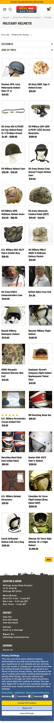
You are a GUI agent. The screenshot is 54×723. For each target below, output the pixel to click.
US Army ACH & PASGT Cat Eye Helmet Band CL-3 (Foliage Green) (12, 130)
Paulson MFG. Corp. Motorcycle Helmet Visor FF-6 (11, 88)
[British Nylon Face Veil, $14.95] (40, 276)
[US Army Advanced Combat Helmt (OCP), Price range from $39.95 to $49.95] (40, 195)
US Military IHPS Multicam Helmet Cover (13, 213)
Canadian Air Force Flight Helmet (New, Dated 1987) (38, 500)
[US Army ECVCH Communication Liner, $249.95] (13, 276)
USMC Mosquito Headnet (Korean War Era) (12, 373)
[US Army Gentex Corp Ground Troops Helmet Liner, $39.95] (40, 153)
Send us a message (13, 630)
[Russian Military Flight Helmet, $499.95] (40, 315)
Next (49, 559)
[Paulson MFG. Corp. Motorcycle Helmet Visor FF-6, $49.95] (13, 68)
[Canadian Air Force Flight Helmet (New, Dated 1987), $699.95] (40, 480)
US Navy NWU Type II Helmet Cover (39, 86)
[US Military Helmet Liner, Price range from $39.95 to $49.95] (13, 153)
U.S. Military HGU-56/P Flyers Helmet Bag (12, 251)
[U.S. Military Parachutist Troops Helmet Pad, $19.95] (13, 399)
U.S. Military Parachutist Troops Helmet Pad (13, 420)
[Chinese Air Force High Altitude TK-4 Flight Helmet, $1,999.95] (40, 523)
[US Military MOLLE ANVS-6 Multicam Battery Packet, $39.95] (40, 234)
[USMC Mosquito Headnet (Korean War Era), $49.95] (13, 354)
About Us (8, 650)
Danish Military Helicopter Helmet (10, 332)
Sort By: (5, 35)
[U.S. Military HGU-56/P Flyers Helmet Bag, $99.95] (13, 234)
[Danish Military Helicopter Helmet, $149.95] (13, 315)
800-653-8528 (10, 620)
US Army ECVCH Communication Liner (12, 294)
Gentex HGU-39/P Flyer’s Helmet (37, 459)
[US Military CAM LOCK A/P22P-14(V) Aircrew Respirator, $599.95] (40, 111)
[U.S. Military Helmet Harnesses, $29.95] (13, 480)
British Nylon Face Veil (39, 292)
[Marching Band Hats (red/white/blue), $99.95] (13, 441)
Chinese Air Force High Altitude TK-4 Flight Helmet (40, 542)
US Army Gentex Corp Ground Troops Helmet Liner (39, 172)
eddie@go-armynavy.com (16, 637)
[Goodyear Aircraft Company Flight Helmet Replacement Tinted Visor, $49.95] (40, 354)
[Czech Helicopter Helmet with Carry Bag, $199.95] (13, 523)
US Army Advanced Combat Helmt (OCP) (38, 213)
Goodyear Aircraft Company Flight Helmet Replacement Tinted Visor (40, 375)
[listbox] (22, 35)
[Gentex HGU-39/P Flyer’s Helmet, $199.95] (40, 441)
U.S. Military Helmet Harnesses (11, 498)
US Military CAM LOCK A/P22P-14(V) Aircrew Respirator (39, 130)
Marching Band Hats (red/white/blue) (11, 459)
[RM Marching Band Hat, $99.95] (40, 399)
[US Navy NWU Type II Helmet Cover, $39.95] (40, 68)
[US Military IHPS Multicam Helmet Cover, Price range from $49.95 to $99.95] (13, 195)
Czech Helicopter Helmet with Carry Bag (12, 540)
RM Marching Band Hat (39, 415)
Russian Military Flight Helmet (39, 332)
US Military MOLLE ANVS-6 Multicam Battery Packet (37, 253)
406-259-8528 (10, 623)
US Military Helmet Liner (13, 169)
